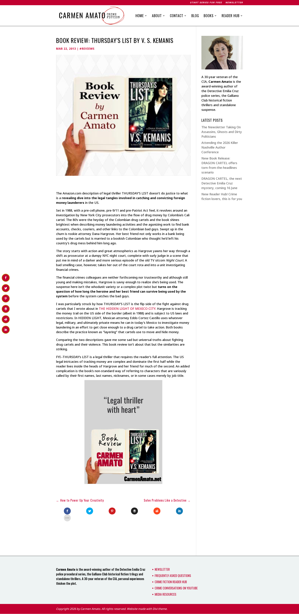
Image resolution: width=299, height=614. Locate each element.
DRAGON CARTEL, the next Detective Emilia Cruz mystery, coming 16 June (221, 183)
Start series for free (206, 3)
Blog (195, 16)
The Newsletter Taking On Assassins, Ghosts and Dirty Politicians (221, 132)
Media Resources (165, 594)
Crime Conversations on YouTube (176, 588)
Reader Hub (230, 16)
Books (209, 16)
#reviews (86, 49)
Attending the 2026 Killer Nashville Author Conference (219, 147)
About (157, 16)
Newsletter (234, 3)
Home (139, 16)
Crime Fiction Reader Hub (171, 582)
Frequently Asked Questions (173, 575)
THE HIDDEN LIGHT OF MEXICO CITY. (127, 308)
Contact (176, 16)
